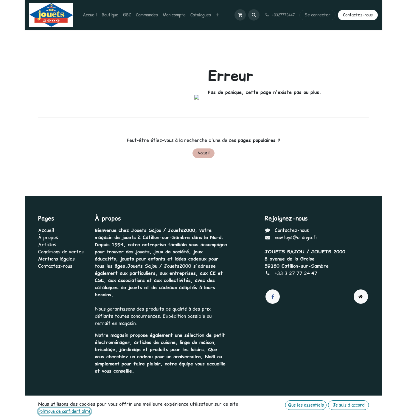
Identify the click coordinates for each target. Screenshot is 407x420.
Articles (47, 244)
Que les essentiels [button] (306, 405)
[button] (254, 15)
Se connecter (317, 15)
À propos (48, 237)
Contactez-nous (358, 15)
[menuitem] (89, 15)
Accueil (203, 153)
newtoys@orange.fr (296, 237)
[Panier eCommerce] (240, 15)
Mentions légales (56, 258)
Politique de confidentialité (64, 411)
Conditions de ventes (61, 251)
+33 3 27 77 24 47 (296, 273)
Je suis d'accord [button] (348, 405)
